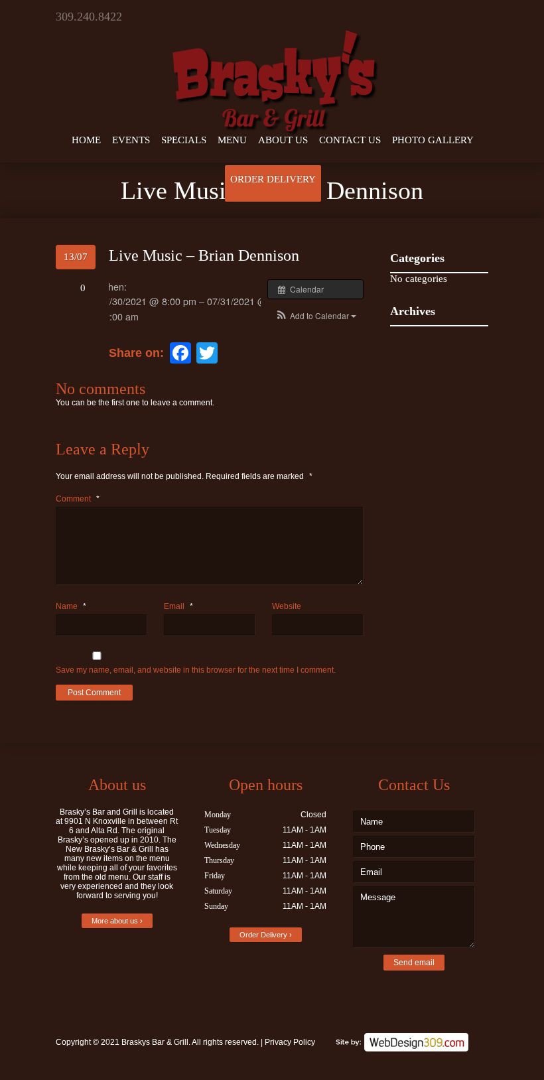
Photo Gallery (433, 140)
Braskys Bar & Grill (154, 1042)
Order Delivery (273, 179)
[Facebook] (458, 16)
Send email (414, 962)
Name (71, 606)
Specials (183, 140)
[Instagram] (478, 16)
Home (86, 140)
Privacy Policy (290, 1042)
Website (286, 606)
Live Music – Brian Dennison (204, 255)
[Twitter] (438, 16)
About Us (283, 140)
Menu (232, 140)
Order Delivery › (265, 935)
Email (178, 606)
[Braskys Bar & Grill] (272, 68)
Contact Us (350, 140)
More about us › (117, 921)
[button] (315, 315)
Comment (78, 499)
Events (131, 140)
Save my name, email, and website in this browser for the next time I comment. (196, 670)
